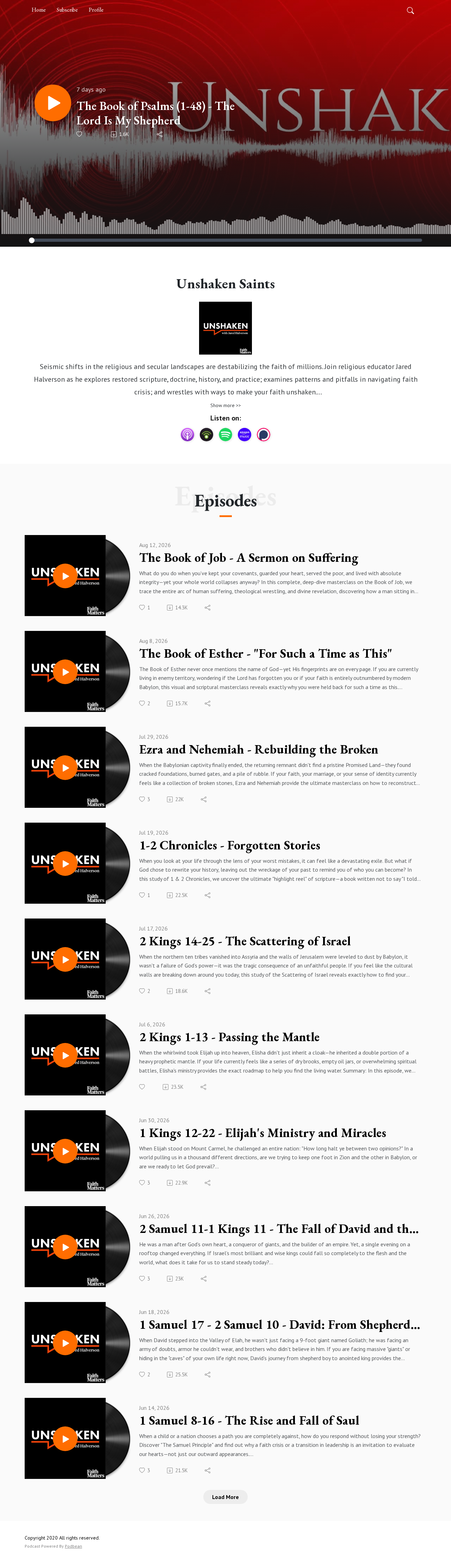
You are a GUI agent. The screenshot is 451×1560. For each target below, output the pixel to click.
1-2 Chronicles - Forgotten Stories (229, 845)
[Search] (410, 10)
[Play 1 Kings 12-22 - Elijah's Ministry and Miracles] (65, 1151)
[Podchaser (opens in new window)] (263, 434)
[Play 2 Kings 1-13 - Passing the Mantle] (65, 1055)
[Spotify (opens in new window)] (225, 434)
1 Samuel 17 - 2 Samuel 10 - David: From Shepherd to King (280, 1324)
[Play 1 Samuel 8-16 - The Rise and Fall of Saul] (65, 1438)
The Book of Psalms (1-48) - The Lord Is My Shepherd (155, 113)
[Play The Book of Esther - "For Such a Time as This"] (65, 671)
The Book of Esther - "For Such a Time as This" (265, 653)
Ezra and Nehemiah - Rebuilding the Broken (258, 749)
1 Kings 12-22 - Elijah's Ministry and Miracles (262, 1133)
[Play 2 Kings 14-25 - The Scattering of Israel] (65, 959)
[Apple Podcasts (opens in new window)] (187, 434)
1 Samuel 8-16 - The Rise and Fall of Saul (249, 1420)
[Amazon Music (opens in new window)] (244, 434)
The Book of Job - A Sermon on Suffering (248, 557)
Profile (96, 9)
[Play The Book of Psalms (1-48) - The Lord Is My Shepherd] (53, 103)
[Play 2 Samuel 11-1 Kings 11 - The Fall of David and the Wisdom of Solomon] (65, 1247)
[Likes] (80, 134)
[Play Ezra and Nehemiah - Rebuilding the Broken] (65, 767)
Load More (225, 1496)
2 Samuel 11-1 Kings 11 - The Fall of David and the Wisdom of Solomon (280, 1229)
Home (39, 9)
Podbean (73, 1546)
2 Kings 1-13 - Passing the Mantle (229, 1037)
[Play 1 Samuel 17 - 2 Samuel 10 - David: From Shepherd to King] (65, 1343)
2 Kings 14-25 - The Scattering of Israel (245, 941)
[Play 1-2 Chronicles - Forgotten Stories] (65, 863)
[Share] (160, 134)
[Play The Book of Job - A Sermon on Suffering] (65, 576)
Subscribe (67, 9)
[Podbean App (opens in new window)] (206, 434)
